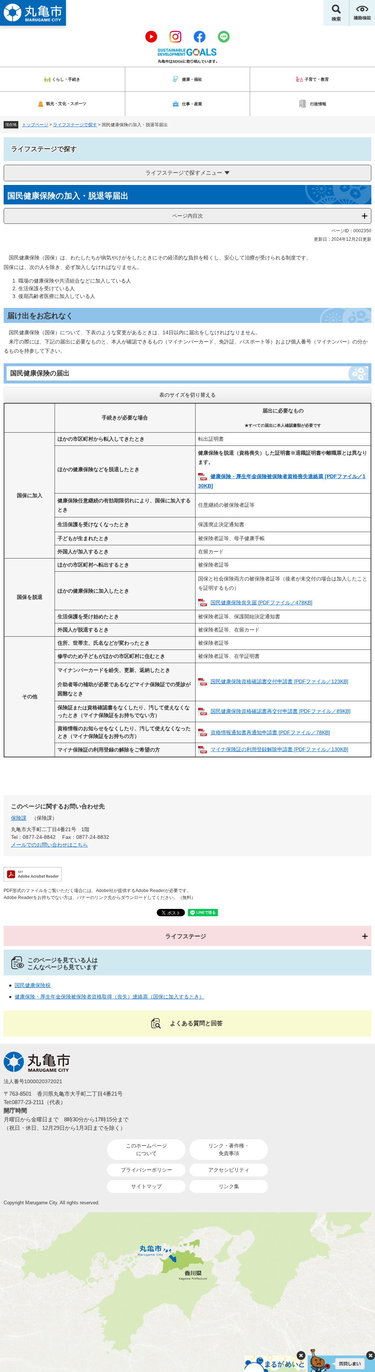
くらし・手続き (66, 79)
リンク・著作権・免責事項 (228, 1149)
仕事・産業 (192, 104)
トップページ (35, 124)
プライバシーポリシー (146, 1170)
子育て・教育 (317, 79)
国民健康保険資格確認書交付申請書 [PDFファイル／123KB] (279, 681)
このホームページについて (146, 1149)
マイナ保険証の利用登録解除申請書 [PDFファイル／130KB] (279, 749)
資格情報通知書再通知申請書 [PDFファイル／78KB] (270, 732)
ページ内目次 (187, 216)
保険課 (18, 818)
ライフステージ (185, 936)
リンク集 (229, 1186)
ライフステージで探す (75, 124)
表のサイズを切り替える (187, 395)
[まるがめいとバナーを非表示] (301, 1355)
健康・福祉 (192, 79)
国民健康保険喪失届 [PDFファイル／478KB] (261, 602)
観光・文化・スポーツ (66, 103)
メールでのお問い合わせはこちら (49, 845)
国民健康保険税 (33, 985)
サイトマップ (146, 1186)
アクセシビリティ (228, 1170)
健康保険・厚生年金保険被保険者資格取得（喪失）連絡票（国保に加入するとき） (109, 997)
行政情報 (318, 104)
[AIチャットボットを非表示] (370, 1355)
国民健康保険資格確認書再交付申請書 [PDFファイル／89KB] (280, 711)
